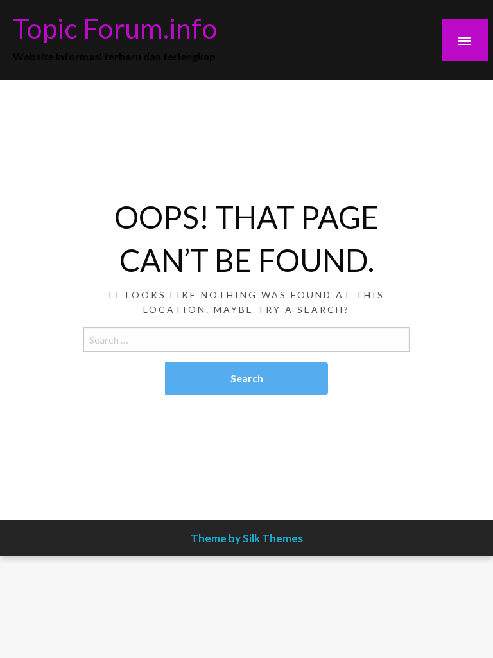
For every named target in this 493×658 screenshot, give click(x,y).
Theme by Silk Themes (247, 538)
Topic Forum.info (115, 27)
